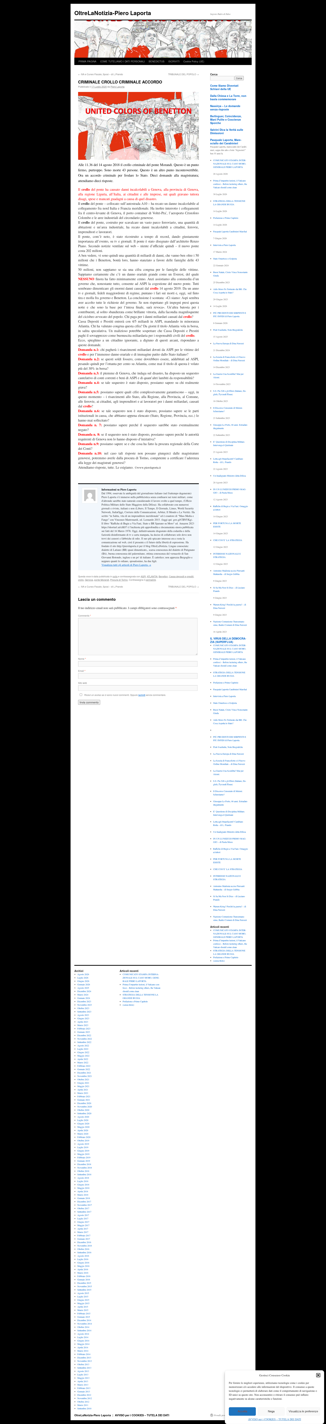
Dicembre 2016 (84, 1242)
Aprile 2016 (82, 1269)
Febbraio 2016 (83, 1276)
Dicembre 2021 (84, 1072)
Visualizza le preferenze (303, 1411)
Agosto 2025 (83, 987)
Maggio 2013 (83, 1377)
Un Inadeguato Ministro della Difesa (229, 475)
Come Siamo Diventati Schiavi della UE (224, 87)
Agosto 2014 (83, 1333)
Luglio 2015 (82, 1296)
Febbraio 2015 (83, 1313)
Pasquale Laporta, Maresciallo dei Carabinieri (225, 141)
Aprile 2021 (82, 1089)
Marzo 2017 (82, 1231)
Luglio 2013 (82, 1374)
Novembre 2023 (84, 1004)
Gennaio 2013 (83, 1391)
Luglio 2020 (82, 1120)
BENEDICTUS (157, 61)
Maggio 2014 (83, 1343)
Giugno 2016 (83, 1262)
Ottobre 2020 (83, 1109)
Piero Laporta (118, 86)
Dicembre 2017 (84, 1201)
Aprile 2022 (82, 1059)
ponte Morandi (101, 579)
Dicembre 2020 (84, 1103)
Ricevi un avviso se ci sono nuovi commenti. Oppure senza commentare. (125, 694)
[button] (318, 1375)
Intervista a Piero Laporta (224, 244)
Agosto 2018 (83, 1177)
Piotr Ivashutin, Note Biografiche (228, 329)
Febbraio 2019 (83, 1157)
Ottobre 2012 (83, 1401)
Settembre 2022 (84, 1042)
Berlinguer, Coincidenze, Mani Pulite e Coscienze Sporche (226, 119)
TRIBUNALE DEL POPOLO (183, 74)
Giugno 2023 (83, 1018)
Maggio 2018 (83, 1187)
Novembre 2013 (84, 1360)
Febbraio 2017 (83, 1235)
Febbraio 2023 (83, 1028)
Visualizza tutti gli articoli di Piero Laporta (126, 565)
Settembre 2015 (84, 1289)
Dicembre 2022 (84, 1035)
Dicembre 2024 (84, 991)
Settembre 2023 (84, 1011)
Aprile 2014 (82, 1347)
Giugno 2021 (83, 1082)
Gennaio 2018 (83, 1198)
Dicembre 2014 (84, 1320)
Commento (84, 615)
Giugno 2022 (83, 1052)
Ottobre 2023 (83, 1008)
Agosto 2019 (83, 1143)
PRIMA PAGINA (87, 61)
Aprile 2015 (82, 1306)
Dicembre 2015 (84, 1282)
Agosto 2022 (83, 1045)
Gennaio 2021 (83, 1099)
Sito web (82, 682)
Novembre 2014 (84, 1323)
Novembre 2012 (84, 1398)
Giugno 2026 (83, 980)
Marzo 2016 (82, 1272)
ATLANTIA (152, 576)
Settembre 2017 (84, 1211)
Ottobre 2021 (83, 1079)
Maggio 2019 (83, 1153)
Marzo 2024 (82, 994)
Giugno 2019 (83, 1150)
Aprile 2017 (82, 1228)
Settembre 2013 (84, 1367)
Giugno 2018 (83, 1184)
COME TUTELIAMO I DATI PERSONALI (122, 61)
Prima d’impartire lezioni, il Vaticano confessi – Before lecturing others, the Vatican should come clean (230, 184)
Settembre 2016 (84, 1252)
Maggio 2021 (83, 1086)
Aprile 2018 (82, 1191)
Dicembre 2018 (84, 1164)
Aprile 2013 (82, 1381)
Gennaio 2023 (83, 1031)
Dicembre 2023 (84, 1001)
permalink (151, 579)
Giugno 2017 (83, 1221)
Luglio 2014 (82, 1337)
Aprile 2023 (82, 1021)
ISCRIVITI (174, 61)
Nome (82, 658)
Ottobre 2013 (83, 1364)
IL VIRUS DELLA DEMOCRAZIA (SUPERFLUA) (228, 640)
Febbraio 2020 (83, 1137)
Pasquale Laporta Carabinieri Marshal (230, 231)
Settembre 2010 (84, 1408)
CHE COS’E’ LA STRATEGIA (227, 540)
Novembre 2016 (84, 1245)
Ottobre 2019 (83, 1140)
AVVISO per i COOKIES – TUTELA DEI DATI (274, 1419)
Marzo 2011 (82, 1404)
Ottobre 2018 (83, 1170)
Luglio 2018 (82, 1181)
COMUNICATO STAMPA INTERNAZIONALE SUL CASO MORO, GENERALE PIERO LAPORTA (229, 163)
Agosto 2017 (83, 1215)
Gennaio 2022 (83, 1069)
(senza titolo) (219, 960)
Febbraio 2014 (83, 1354)
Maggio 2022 (83, 1055)
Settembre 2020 (84, 1113)
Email (81, 670)
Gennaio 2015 (83, 1316)
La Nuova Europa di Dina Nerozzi (228, 343)
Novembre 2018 (84, 1167)
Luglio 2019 (82, 1147)
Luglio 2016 (82, 1259)
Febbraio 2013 (83, 1388)
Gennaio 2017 (83, 1238)
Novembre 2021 (84, 1075)
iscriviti (141, 694)
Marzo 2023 (82, 1025)
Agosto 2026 (83, 974)
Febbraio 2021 (83, 1096)
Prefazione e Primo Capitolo (225, 217)
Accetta (242, 1411)
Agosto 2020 (83, 1116)
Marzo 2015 (82, 1310)
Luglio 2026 (82, 977)
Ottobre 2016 (83, 1248)
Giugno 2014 (83, 1340)
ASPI (143, 576)
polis (115, 576)
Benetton (163, 576)
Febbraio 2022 (83, 1065)
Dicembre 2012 (84, 1394)
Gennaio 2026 (83, 984)
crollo (81, 579)
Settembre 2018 (84, 1174)
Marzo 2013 (82, 1384)
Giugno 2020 (83, 1123)
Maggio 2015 (83, 1303)
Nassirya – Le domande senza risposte (225, 107)
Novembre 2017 (84, 1204)
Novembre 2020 (84, 1106)
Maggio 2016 (83, 1265)
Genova (89, 579)
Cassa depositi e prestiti (181, 576)
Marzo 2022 (82, 1062)
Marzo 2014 (82, 1350)
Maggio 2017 (83, 1225)
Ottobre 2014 (83, 1326)
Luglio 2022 (82, 1048)
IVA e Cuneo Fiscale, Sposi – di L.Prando (100, 74)
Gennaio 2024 (83, 997)
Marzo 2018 (82, 1194)
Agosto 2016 (83, 1255)
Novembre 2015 (84, 1286)
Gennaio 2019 (83, 1160)
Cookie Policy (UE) (193, 61)
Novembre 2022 (84, 1038)
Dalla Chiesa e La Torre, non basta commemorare (228, 97)
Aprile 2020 (82, 1130)
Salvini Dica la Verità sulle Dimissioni (226, 131)
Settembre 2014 (84, 1330)
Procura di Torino (119, 579)
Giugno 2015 (83, 1299)
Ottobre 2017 (83, 1208)
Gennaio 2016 (83, 1279)
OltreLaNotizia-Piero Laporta (112, 13)
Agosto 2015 (83, 1293)
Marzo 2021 (82, 1092)
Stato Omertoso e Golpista (225, 258)
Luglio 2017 (82, 1218)
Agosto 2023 (83, 1014)
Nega (271, 1411)
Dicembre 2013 (84, 1357)
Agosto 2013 (83, 1371)
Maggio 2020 (83, 1126)
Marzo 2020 (82, 1133)
